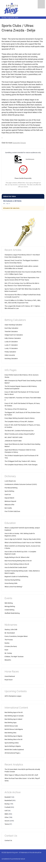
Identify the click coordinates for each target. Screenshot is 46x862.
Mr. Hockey (8, 653)
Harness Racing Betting (12, 580)
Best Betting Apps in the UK (14, 712)
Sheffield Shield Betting (12, 613)
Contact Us (8, 840)
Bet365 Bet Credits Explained (14, 749)
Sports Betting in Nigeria (13, 746)
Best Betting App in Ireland (13, 719)
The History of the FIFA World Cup (16, 409)
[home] (11, 8)
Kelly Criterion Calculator (13, 338)
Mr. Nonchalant (10, 633)
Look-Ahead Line (10, 481)
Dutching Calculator (11, 358)
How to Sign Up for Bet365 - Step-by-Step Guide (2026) (23, 539)
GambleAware (30, 159)
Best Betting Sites (10, 733)
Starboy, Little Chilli (11, 629)
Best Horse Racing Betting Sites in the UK (18, 561)
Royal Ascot (9, 680)
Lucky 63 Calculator (11, 341)
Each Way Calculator (11, 328)
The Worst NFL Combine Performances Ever (19, 430)
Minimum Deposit (10, 501)
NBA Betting (9, 603)
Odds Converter (10, 355)
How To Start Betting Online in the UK (17, 564)
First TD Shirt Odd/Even (12, 511)
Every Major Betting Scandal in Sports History (20, 418)
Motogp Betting (10, 606)
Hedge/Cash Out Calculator (14, 335)
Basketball (8, 800)
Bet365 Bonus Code (11, 726)
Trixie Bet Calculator (11, 331)
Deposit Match (9, 498)
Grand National (10, 676)
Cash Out (8, 494)
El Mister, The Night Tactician (14, 656)
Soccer (7, 821)
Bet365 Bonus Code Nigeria (14, 729)
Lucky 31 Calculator (11, 345)
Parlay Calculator (10, 352)
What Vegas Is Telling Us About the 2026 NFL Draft (21, 775)
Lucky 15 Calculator (11, 348)
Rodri (6, 650)
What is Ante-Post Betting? (13, 587)
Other (6, 817)
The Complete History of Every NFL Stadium (19, 421)
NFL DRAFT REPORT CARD (13, 437)
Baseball (7, 797)
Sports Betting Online (12, 743)
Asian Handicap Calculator (13, 325)
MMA (6, 814)
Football (7, 807)
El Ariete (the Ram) (11, 646)
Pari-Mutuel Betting (11, 488)
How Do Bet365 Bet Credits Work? (16, 567)
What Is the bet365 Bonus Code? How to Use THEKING (23, 542)
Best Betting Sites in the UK (13, 739)
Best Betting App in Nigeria (13, 736)
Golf (6, 810)
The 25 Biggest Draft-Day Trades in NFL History (20, 461)
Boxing (7, 804)
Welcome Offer (9, 504)
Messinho (8, 660)
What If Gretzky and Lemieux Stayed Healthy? (20, 434)
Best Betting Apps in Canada (14, 716)
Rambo (7, 643)
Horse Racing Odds (11, 583)
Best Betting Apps (10, 722)
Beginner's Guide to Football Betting (16, 576)
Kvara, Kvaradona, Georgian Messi (16, 636)
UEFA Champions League (13, 696)
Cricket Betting (9, 610)
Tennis (7, 824)
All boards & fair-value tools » (11, 208)
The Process (9, 640)
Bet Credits (8, 508)
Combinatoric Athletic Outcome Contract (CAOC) (21, 484)
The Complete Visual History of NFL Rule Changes (21, 464)
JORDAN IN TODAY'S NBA (13, 441)
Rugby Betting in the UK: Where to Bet (17, 557)
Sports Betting (9, 491)
